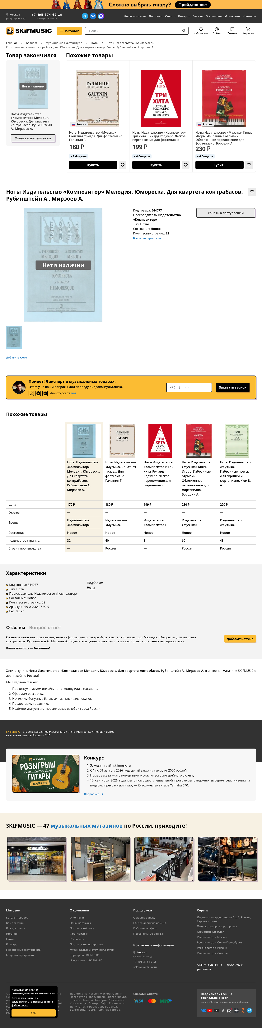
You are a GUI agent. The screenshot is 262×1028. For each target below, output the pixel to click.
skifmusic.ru (122, 765)
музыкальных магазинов (87, 825)
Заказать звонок (232, 387)
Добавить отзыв (240, 639)
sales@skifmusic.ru (47, 18)
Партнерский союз (82, 928)
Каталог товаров (17, 917)
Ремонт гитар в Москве (212, 937)
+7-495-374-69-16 (47, 14)
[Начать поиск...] (184, 31)
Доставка (155, 16)
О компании (214, 16)
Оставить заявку (144, 917)
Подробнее (91, 794)
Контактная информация (153, 945)
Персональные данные (148, 933)
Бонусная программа (20, 955)
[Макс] (101, 16)
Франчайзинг (78, 933)
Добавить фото (16, 357)
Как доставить (15, 928)
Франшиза (232, 16)
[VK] (45, 393)
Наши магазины (135, 16)
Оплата (170, 16)
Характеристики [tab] (26, 573)
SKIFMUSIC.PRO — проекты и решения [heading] (220, 967)
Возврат (184, 16)
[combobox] (136, 30)
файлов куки (20, 1005)
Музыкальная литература (64, 43)
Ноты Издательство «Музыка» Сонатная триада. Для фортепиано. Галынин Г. (96, 136)
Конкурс (11, 944)
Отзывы (198, 16)
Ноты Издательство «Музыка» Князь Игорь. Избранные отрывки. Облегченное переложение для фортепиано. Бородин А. (223, 138)
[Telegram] (85, 16)
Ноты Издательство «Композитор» (130, 43)
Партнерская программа (86, 944)
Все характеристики (147, 238)
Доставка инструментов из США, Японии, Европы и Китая (224, 919)
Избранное (201, 33)
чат (73, 393)
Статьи (10, 939)
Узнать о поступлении (33, 138)
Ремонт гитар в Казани (212, 948)
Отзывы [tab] (15, 627)
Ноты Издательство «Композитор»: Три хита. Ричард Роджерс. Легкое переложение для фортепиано (159, 136)
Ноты (94, 43)
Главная (12, 43)
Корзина (248, 33)
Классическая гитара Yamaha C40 (163, 785)
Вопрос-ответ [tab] (45, 627)
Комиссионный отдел (210, 931)
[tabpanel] (131, 594)
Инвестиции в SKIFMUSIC (86, 960)
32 (43, 602)
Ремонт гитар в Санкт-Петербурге (219, 942)
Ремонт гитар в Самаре (212, 953)
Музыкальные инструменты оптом (92, 949)
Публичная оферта (145, 928)
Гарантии (12, 933)
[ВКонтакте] (93, 16)
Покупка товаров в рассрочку (217, 926)
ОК (33, 1013)
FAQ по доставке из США (149, 923)
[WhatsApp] (31, 393)
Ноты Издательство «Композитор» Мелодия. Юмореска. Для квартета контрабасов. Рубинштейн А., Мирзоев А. (31, 121)
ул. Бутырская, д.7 (16, 18)
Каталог (72, 31)
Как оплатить (15, 923)
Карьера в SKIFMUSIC (84, 955)
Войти (217, 33)
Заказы (232, 33)
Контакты (249, 16)
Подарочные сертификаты (23, 949)
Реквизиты (77, 939)
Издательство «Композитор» (56, 593)
